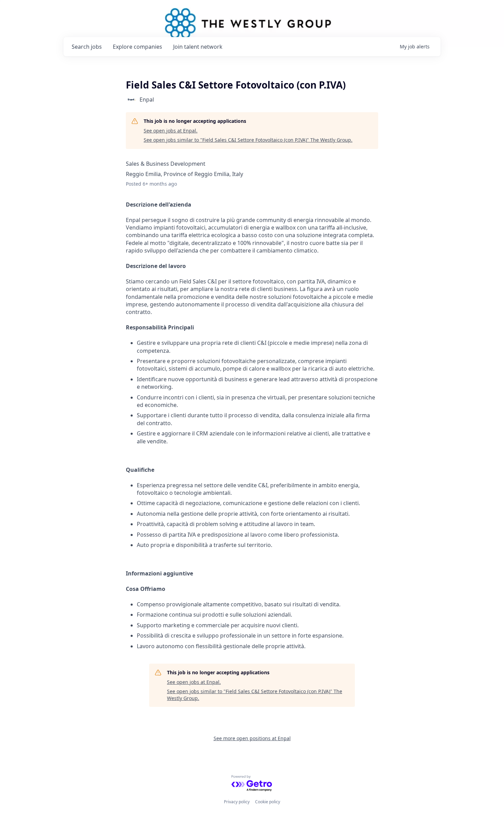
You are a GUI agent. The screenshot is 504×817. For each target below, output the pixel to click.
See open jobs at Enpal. (170, 130)
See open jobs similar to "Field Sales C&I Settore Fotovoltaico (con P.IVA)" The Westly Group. (248, 140)
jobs (87, 46)
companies (137, 46)
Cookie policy (267, 802)
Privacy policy (237, 802)
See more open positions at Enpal (252, 738)
